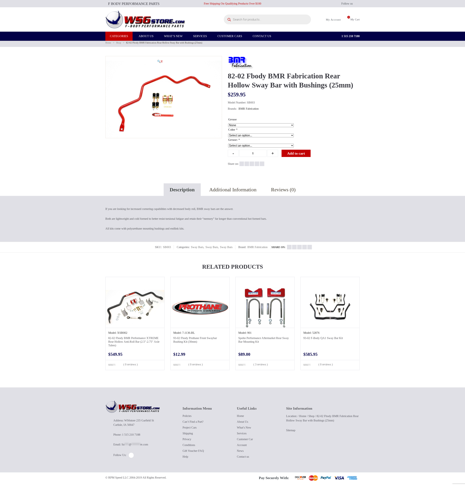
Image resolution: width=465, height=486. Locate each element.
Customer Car (245, 439)
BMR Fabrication (248, 108)
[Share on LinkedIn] (257, 164)
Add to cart (296, 153)
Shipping (188, 433)
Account (242, 445)
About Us (242, 421)
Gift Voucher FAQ (193, 450)
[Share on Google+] (252, 164)
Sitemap (290, 430)
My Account (333, 19)
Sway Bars (197, 247)
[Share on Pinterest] (262, 164)
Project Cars (190, 427)
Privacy (187, 439)
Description (182, 189)
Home (108, 42)
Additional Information (232, 189)
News (240, 450)
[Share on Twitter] (246, 164)
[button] (160, 61)
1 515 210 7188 (350, 36)
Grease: (234, 139)
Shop (118, 42)
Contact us (243, 456)
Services (241, 433)
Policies (187, 415)
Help (185, 456)
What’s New (244, 427)
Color (232, 129)
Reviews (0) (283, 189)
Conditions (189, 445)
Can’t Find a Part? (193, 421)
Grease (232, 119)
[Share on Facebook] (241, 164)
